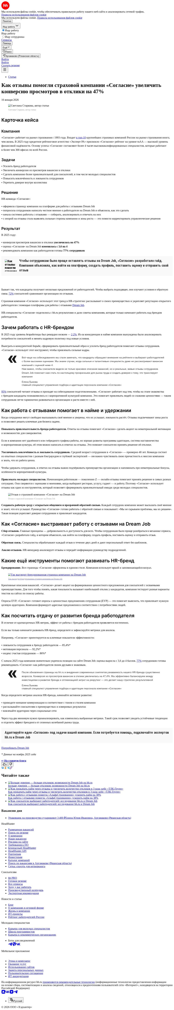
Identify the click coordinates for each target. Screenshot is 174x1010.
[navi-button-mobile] (4, 70)
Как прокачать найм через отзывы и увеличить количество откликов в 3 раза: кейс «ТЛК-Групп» (64, 791)
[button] (5, 59)
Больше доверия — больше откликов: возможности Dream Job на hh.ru (49, 785)
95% (3, 391)
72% (11, 293)
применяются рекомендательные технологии (69, 982)
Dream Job (78, 305)
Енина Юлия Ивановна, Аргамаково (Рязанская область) (98, 817)
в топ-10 (81, 137)
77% (139, 660)
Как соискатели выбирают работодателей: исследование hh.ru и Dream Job (51, 804)
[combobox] (15, 1000)
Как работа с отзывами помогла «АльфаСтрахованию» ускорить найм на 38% (53, 797)
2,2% (74, 334)
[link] (7, 51)
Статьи (12, 76)
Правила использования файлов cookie (59, 17)
